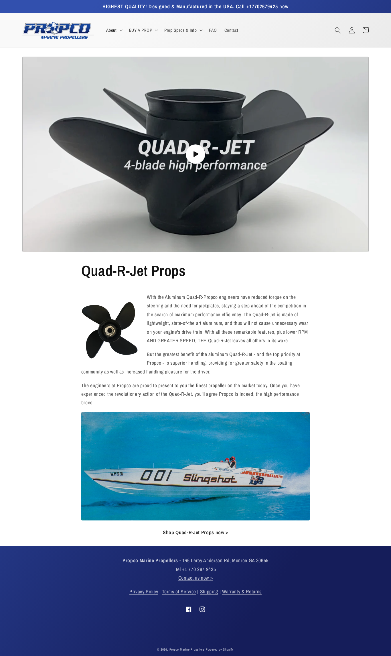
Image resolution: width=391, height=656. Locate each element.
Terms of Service (179, 591)
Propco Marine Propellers (187, 649)
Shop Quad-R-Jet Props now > (195, 532)
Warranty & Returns (242, 591)
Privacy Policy (143, 591)
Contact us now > (195, 578)
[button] (113, 30)
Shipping (209, 591)
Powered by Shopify (220, 649)
